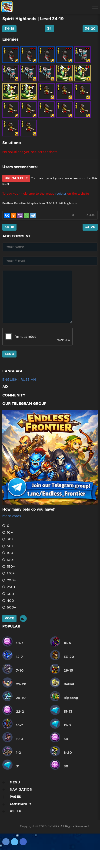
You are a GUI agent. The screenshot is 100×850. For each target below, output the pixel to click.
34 (49, 28)
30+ (10, 539)
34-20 (90, 28)
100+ (10, 553)
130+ (10, 560)
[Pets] (32, 7)
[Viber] (20, 215)
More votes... (12, 516)
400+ (11, 600)
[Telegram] (33, 215)
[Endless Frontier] (7, 7)
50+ (10, 546)
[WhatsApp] (26, 215)
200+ (11, 580)
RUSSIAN (28, 379)
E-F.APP (53, 826)
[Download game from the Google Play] (44, 7)
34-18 (9, 28)
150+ (10, 566)
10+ (9, 532)
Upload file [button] (16, 178)
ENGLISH (9, 379)
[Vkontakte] (6, 841)
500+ (11, 607)
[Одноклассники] (13, 215)
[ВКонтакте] (7, 215)
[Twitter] (14, 841)
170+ (10, 573)
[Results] (23, 618)
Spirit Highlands (19, 19)
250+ (11, 587)
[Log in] (20, 7)
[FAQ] (55, 7)
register (60, 194)
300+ (11, 594)
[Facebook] (23, 841)
